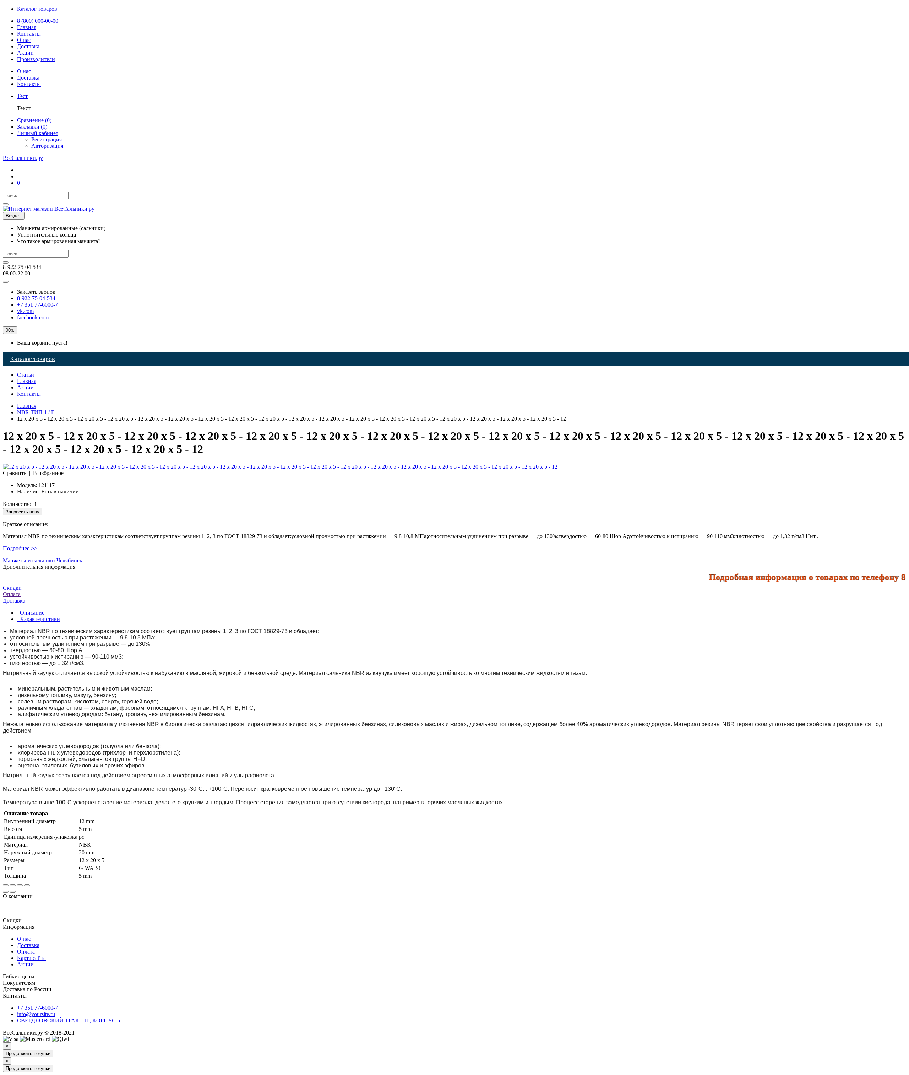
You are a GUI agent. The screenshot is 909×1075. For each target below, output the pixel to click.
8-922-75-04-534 (36, 298)
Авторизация (47, 146)
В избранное (48, 473)
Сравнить (14, 473)
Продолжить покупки (28, 1053)
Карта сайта (31, 958)
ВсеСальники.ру (23, 158)
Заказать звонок (36, 292)
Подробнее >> (20, 548)
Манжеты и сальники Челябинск (42, 560)
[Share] (13, 885)
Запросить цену (22, 511)
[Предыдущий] (6, 892)
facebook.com (33, 317)
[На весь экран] (20, 885)
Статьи (25, 375)
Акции (25, 387)
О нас (24, 939)
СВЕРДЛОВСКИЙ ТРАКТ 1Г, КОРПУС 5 (68, 1020)
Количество (17, 504)
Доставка (28, 945)
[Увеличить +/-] (27, 885)
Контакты (29, 394)
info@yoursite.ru (36, 1014)
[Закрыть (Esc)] (6, 885)
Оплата (12, 594)
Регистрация (46, 139)
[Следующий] (13, 892)
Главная (26, 381)
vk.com (25, 311)
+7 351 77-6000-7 (37, 305)
